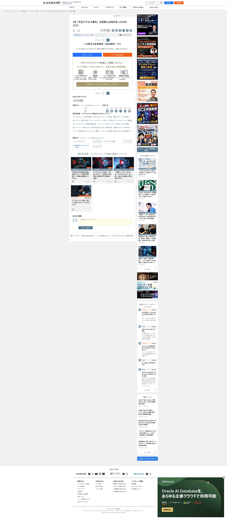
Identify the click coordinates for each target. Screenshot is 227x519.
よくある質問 (81, 486)
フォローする (101, 35)
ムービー (96, 7)
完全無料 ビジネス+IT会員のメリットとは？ (102, 84)
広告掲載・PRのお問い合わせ (146, 459)
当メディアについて (83, 502)
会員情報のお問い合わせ (120, 489)
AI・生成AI (123, 7)
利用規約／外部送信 (83, 494)
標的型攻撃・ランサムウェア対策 (84, 35)
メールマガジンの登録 (83, 484)
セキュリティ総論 (110, 141)
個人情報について (136, 489)
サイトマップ (81, 489)
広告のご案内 (99, 486)
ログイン (169, 3)
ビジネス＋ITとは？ (67, 3)
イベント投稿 (99, 489)
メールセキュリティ (80, 141)
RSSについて (81, 496)
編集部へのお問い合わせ (120, 484)
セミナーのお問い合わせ (120, 486)
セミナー (72, 7)
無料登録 (179, 3)
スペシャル (84, 7)
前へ (99, 40)
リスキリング (110, 7)
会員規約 (80, 491)
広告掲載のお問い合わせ (120, 491)
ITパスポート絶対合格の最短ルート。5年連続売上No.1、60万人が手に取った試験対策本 (103, 236)
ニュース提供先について (84, 499)
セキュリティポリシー (137, 486)
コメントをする (85, 228)
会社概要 (133, 484)
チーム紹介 (98, 484)
